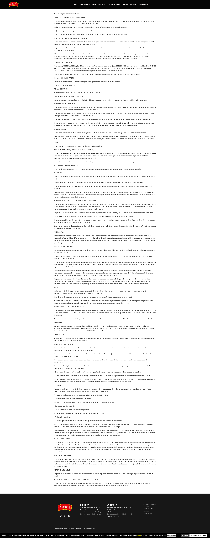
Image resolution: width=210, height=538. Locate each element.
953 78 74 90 (111, 510)
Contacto (133, 4)
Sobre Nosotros (85, 4)
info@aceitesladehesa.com (115, 512)
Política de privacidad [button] (159, 535)
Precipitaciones (114, 4)
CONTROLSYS (91, 528)
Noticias (125, 4)
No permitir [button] (185, 535)
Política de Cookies (148, 508)
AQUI (139, 535)
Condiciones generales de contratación (149, 505)
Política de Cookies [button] (147, 535)
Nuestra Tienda (143, 4)
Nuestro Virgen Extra (98, 4)
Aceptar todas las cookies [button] (198, 535)
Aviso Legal (146, 511)
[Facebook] (65, 516)
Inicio (75, 4)
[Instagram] (69, 516)
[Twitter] (60, 516)
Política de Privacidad (148, 513)
